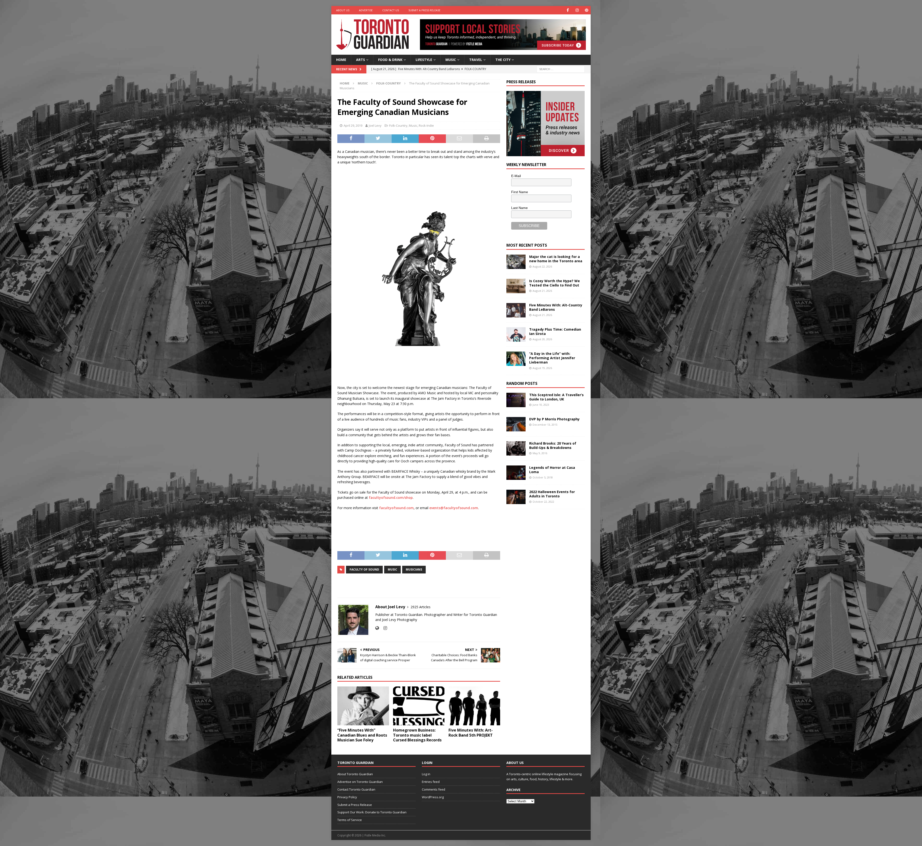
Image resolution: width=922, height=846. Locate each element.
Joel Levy (375, 125)
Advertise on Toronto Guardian (360, 782)
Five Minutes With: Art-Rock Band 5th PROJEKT (471, 732)
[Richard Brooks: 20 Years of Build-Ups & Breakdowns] (516, 448)
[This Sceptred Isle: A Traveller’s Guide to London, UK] (516, 400)
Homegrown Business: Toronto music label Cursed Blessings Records (417, 735)
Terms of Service (349, 820)
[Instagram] (577, 10)
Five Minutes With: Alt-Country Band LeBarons (555, 307)
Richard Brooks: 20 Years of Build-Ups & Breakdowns (552, 445)
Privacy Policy (347, 797)
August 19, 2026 (542, 368)
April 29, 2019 (353, 125)
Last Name (519, 208)
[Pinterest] (586, 10)
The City (502, 59)
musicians (414, 569)
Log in (426, 774)
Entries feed (431, 782)
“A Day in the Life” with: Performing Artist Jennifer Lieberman (552, 357)
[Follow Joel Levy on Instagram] (383, 628)
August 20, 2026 (542, 339)
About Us (342, 10)
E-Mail (516, 176)
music (392, 569)
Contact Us (390, 10)
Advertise (366, 10)
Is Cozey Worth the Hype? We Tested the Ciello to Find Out (554, 283)
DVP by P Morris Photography (554, 419)
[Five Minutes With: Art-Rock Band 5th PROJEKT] (474, 705)
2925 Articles (421, 607)
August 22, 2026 (542, 266)
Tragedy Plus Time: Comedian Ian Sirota (555, 331)
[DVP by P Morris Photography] (516, 424)
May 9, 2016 (540, 453)
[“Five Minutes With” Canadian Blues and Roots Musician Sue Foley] (363, 705)
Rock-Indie (426, 125)
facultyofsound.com (396, 508)
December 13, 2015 (545, 424)
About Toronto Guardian (355, 774)
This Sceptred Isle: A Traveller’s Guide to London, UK (556, 397)
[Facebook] (568, 10)
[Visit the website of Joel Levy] (377, 628)
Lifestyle (424, 59)
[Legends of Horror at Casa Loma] (516, 472)
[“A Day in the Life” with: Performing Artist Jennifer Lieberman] (516, 359)
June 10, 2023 (541, 404)
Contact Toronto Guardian (356, 789)
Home (341, 59)
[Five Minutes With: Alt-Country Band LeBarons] (516, 310)
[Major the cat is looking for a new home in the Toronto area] (516, 262)
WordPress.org (433, 797)
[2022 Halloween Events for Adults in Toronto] (516, 497)
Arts (360, 59)
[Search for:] (561, 68)
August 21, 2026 (542, 290)
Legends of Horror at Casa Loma (552, 469)
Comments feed (433, 789)
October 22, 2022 (543, 501)
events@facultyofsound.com (453, 508)
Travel (475, 59)
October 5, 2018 (543, 477)
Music (450, 59)
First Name (519, 192)
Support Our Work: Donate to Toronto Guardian (371, 812)
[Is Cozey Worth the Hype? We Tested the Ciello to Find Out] (516, 286)
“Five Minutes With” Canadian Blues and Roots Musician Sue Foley (362, 735)
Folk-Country (398, 125)
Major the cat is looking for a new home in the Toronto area (555, 258)
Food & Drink (390, 59)
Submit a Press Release (424, 10)
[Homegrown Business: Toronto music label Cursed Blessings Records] (419, 705)
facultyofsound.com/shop (391, 497)
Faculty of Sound (364, 569)
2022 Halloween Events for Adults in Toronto (552, 493)
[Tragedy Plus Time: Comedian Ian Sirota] (516, 334)
